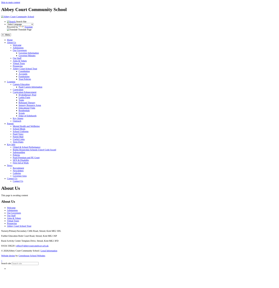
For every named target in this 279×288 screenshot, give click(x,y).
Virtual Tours (19, 63)
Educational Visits (27, 108)
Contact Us (12, 178)
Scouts (22, 113)
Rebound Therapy (27, 102)
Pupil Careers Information (30, 87)
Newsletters (18, 170)
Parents (10, 123)
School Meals (19, 129)
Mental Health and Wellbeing (26, 126)
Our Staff (17, 58)
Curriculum (18, 89)
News (9, 165)
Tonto (21, 100)
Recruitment (18, 168)
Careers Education (21, 84)
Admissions (18, 47)
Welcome (17, 45)
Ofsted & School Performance (26, 147)
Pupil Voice (18, 134)
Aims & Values (20, 61)
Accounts (23, 74)
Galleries (17, 173)
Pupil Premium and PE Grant (26, 157)
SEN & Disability (21, 160)
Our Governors (20, 50)
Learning (11, 82)
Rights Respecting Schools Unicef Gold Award (34, 150)
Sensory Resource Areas (30, 105)
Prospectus (18, 66)
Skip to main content (10, 2)
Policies (16, 155)
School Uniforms (20, 131)
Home (10, 40)
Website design (8, 255)
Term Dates (18, 142)
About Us (11, 42)
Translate (28, 27)
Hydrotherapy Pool (27, 95)
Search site (6, 263)
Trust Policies (25, 79)
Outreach (17, 121)
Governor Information (29, 53)
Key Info (11, 144)
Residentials (24, 110)
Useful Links (19, 139)
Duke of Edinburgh (27, 116)
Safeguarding (19, 152)
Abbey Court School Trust (25, 68)
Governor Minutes (27, 55)
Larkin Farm (24, 97)
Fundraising (24, 76)
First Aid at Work (21, 163)
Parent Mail (18, 136)
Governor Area (20, 176)
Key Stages (18, 118)
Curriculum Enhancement (24, 92)
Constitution (24, 71)
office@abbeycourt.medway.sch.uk (32, 246)
